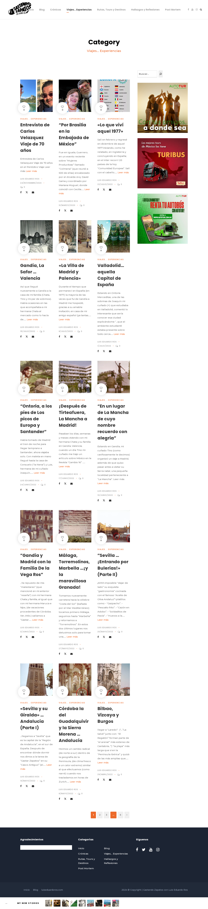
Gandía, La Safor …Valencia (32, 272)
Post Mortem (173, 9)
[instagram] (197, 9)
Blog (42, 9)
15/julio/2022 (27, 331)
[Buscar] (161, 73)
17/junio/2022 (66, 478)
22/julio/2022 (105, 184)
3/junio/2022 (27, 631)
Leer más (31, 171)
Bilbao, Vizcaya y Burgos (108, 715)
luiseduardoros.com (52, 889)
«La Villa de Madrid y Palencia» (71, 272)
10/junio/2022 (105, 495)
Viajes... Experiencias (33, 119)
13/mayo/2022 (27, 780)
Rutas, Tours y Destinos (111, 9)
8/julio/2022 (66, 331)
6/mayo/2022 (66, 793)
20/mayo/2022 (105, 631)
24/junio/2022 (28, 484)
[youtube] (192, 9)
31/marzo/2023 (67, 205)
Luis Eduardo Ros (29, 179)
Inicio (30, 9)
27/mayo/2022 (66, 648)
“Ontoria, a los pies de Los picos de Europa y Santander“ (36, 419)
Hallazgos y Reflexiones (145, 9)
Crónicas (55, 9)
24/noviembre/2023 (31, 183)
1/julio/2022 (104, 346)
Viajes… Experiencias (79, 9)
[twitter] (143, 849)
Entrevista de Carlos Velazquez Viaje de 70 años (35, 137)
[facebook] (188, 9)
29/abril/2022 (105, 774)
